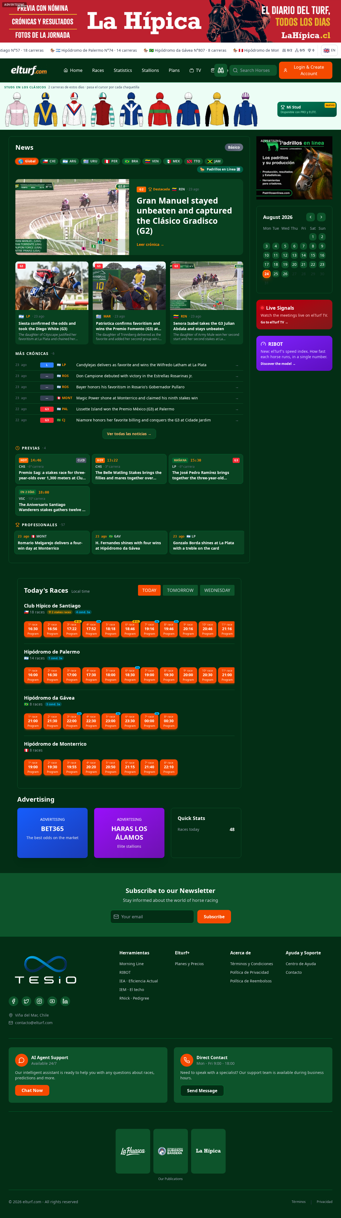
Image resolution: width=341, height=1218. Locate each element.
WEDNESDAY (217, 590)
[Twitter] (26, 1001)
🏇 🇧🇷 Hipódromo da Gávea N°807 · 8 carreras (183, 50)
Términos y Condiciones (251, 963)
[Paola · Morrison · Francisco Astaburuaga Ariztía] (188, 109)
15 (313, 255)
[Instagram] (39, 1001)
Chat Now (32, 1090)
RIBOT (125, 972)
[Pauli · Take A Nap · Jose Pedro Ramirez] (45, 109)
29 (313, 273)
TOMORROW (180, 590)
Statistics (123, 70)
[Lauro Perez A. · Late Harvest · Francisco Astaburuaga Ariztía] (245, 109)
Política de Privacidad (249, 972)
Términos (299, 1202)
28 (303, 273)
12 (285, 255)
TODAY (149, 590)
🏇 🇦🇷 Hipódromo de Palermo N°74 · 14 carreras (92, 50)
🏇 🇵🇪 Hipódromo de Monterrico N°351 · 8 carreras (278, 50)
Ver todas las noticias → (129, 433)
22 (313, 264)
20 (294, 264)
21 (303, 264)
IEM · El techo (131, 989)
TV (198, 70)
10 (266, 255)
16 (322, 255)
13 (294, 255)
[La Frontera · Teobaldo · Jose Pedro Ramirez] (131, 109)
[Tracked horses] (220, 70)
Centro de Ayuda (301, 963)
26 (285, 273)
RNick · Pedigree (134, 998)
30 (322, 273)
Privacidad (324, 1202)
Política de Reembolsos (251, 980)
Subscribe (214, 917)
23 (322, 264)
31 (266, 282)
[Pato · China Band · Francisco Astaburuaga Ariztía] (217, 109)
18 (276, 264)
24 (266, 273)
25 (276, 273)
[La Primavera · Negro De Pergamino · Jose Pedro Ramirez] (17, 109)
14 (303, 255)
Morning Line (131, 963)
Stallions (150, 70)
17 (266, 264)
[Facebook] (13, 1001)
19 (285, 264)
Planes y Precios (189, 963)
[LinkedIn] (65, 1001)
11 (276, 255)
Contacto (294, 972)
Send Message (202, 1091)
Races (98, 70)
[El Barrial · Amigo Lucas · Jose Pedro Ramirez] (74, 109)
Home (76, 70)
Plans (174, 70)
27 (294, 273)
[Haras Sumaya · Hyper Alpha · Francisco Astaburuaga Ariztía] (160, 109)
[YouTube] (52, 1001)
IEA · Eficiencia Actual (138, 980)
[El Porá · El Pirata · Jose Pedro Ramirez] (102, 109)
